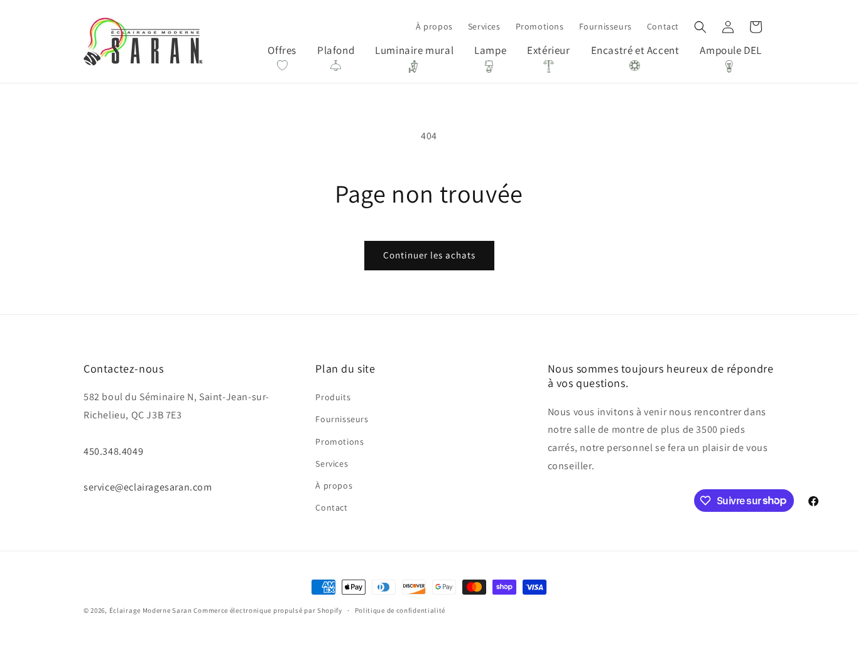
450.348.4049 (113, 451)
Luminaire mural (414, 50)
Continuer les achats (429, 255)
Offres (282, 50)
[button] (700, 27)
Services (331, 463)
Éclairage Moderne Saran (150, 610)
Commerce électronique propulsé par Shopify (267, 610)
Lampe (490, 50)
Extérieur (548, 50)
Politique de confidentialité (400, 609)
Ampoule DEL (731, 50)
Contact (331, 507)
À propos (333, 485)
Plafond (335, 50)
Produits (332, 397)
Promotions (339, 441)
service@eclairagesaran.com (148, 487)
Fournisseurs (341, 419)
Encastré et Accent (635, 50)
